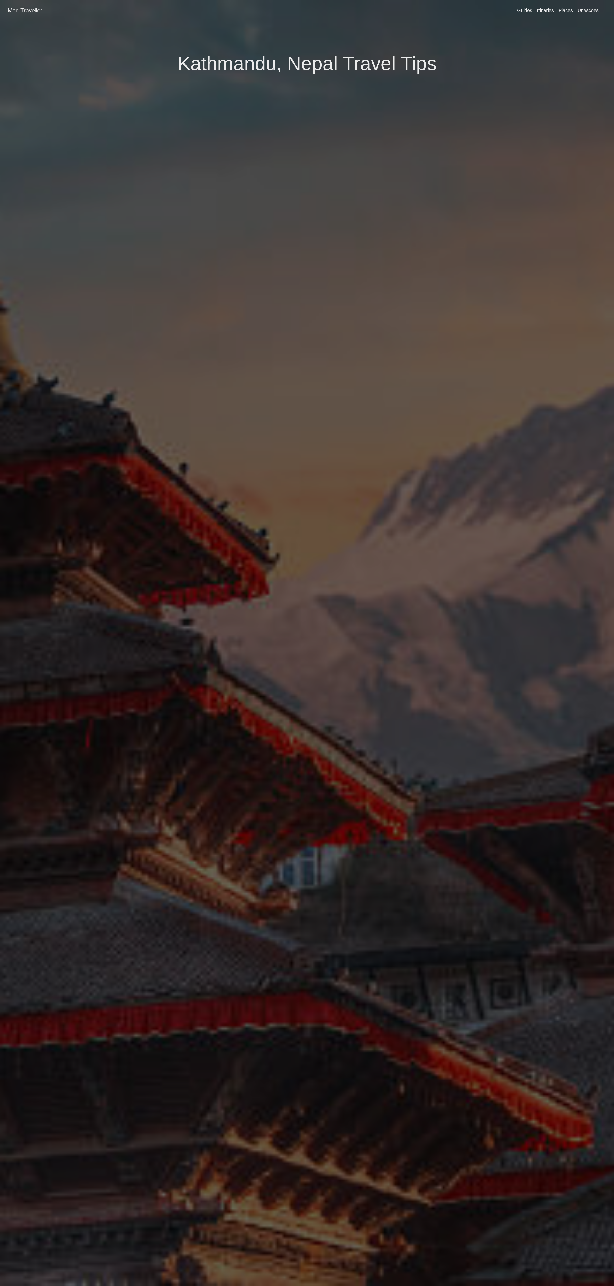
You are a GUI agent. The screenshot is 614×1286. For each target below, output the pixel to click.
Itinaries (545, 10)
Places (566, 10)
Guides (524, 10)
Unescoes (588, 10)
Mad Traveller (25, 10)
